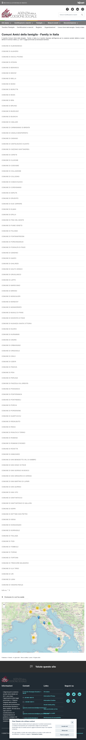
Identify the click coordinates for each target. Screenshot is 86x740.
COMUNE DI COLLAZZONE (11, 171)
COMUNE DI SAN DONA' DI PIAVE (14, 465)
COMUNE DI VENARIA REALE (12, 585)
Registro (39, 27)
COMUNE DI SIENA (9, 519)
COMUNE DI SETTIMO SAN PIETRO (14, 514)
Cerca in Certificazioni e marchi (68, 15)
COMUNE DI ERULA (9, 214)
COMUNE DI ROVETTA (10, 449)
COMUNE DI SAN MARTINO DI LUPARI (15, 481)
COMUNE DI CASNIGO (10, 138)
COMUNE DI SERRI (9, 509)
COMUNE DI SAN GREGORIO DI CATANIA (17, 476)
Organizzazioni (50, 27)
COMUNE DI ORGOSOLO (11, 351)
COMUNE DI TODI (8, 541)
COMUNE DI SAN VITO (10, 492)
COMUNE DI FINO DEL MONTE (13, 220)
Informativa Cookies (49, 700)
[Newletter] (74, 701)
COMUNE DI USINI (8, 579)
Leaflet (69, 652)
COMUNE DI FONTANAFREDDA (13, 236)
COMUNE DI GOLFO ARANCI (12, 269)
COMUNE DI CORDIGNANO (12, 187)
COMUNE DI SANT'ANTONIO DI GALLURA (17, 503)
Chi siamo (5, 23)
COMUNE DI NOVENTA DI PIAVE (13, 318)
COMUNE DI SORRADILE (11, 530)
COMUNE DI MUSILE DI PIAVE (13, 312)
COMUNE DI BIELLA (9, 78)
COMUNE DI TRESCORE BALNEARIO (15, 563)
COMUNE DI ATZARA (9, 62)
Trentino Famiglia (8, 27)
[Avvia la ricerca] (82, 15)
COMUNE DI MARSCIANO (11, 285)
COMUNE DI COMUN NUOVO (12, 182)
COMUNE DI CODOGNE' (10, 165)
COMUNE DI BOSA (8, 95)
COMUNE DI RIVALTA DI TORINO (13, 432)
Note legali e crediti (49, 713)
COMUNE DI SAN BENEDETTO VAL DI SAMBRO (19, 460)
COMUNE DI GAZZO (9, 258)
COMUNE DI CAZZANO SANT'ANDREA (15, 149)
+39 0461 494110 (29, 698)
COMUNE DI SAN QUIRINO (11, 487)
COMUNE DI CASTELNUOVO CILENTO (15, 144)
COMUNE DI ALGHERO (10, 51)
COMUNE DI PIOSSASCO (11, 389)
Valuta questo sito (45, 666)
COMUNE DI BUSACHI (10, 116)
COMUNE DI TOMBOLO (10, 547)
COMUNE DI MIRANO (9, 291)
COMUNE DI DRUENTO (10, 198)
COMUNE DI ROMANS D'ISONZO (13, 443)
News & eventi (53, 23)
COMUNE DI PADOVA (9, 367)
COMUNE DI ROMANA (10, 438)
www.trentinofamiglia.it (31, 718)
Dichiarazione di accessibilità (52, 718)
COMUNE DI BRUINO (9, 106)
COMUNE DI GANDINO (10, 253)
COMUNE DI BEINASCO (10, 67)
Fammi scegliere (64, 735)
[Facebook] (67, 9)
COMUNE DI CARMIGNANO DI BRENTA (16, 127)
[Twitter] (72, 9)
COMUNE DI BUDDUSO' (10, 111)
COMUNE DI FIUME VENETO (12, 225)
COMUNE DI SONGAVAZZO (11, 525)
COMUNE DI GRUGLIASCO (11, 274)
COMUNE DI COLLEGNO (10, 176)
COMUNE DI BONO (8, 84)
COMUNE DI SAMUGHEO (11, 454)
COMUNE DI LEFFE (9, 280)
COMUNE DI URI (8, 574)
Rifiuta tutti (65, 730)
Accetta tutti (65, 726)
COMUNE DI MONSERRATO (12, 307)
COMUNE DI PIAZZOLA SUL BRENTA (15, 383)
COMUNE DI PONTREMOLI (11, 400)
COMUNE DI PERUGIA (10, 378)
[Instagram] (82, 9)
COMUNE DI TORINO (9, 552)
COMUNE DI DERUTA (9, 193)
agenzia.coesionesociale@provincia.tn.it (34, 708)
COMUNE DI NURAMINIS (10, 334)
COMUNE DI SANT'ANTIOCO (12, 498)
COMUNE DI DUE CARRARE (12, 204)
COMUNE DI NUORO (9, 329)
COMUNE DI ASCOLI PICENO (12, 57)
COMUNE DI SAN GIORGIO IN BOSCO (15, 470)
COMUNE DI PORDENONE (11, 411)
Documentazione (70, 23)
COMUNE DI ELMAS (9, 209)
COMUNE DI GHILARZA (10, 263)
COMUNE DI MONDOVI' (10, 302)
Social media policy (49, 705)
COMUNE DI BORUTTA (10, 89)
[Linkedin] (77, 9)
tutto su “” (5, 590)
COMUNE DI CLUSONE (10, 160)
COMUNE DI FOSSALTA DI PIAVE (13, 247)
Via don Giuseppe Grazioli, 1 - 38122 (32, 692)
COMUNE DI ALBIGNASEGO (12, 46)
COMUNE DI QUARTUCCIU (11, 416)
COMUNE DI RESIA (9, 427)
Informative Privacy (49, 696)
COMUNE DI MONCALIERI (11, 296)
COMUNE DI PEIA (8, 372)
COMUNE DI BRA (8, 100)
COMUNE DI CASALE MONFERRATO (15, 133)
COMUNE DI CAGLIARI (10, 122)
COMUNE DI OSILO (9, 356)
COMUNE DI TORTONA (10, 558)
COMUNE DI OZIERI (9, 361)
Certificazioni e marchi (22, 23)
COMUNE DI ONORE (9, 340)
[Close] (72, 722)
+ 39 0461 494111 (29, 702)
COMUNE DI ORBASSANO (11, 345)
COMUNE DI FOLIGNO (10, 231)
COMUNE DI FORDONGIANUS (12, 242)
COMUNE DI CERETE (9, 155)
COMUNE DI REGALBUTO (11, 421)
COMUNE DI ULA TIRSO (10, 568)
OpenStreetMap (75, 652)
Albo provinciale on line (51, 709)
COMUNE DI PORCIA (9, 405)
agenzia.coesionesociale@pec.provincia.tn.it (36, 714)
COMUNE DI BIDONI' (9, 73)
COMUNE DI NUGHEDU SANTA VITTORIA (16, 323)
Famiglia (39, 23)
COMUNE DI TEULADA (10, 536)
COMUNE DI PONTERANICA (12, 394)
